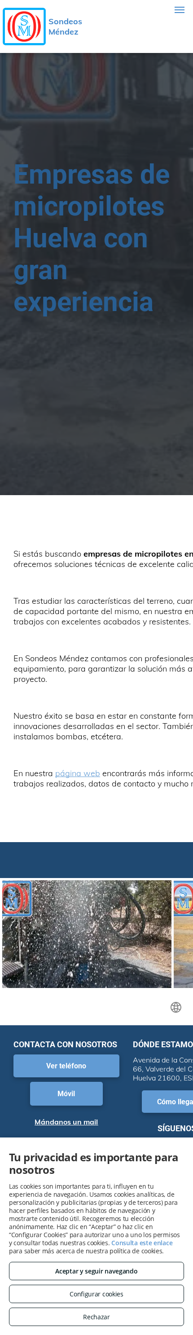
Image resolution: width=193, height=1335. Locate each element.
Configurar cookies (96, 1294)
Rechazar (96, 1317)
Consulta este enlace (141, 1242)
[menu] (180, 10)
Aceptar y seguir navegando (96, 1271)
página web (77, 773)
